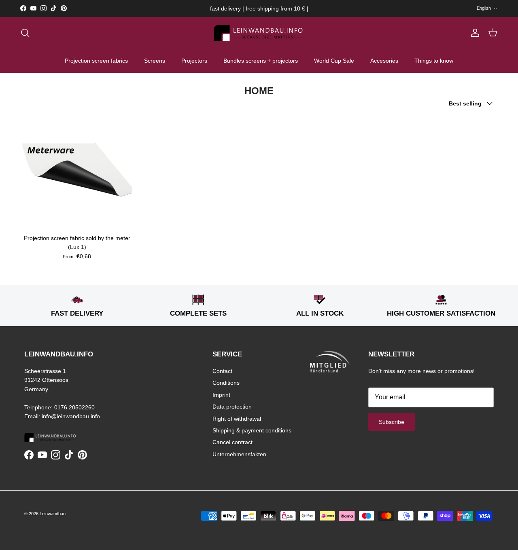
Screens (154, 60)
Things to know (433, 60)
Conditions (226, 382)
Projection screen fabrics (96, 60)
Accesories (384, 60)
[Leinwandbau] (259, 33)
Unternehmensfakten (239, 454)
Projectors (194, 60)
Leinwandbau (53, 513)
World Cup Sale (334, 60)
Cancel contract (232, 442)
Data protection (232, 406)
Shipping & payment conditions (251, 430)
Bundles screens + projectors (260, 60)
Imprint (221, 395)
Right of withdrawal (236, 418)
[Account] (473, 33)
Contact (222, 371)
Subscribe (391, 422)
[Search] (25, 33)
